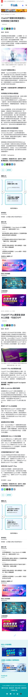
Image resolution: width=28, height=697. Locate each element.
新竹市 (9, 195)
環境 (23, 38)
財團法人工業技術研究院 (12, 200)
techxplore (11, 155)
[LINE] (17, 694)
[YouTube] (10, 694)
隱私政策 (17, 688)
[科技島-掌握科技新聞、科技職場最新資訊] (14, 5)
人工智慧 (19, 36)
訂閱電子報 (14, 690)
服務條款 (23, 688)
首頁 (3, 14)
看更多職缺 (13, 208)
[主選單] (2, 5)
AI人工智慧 (12, 14)
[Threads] (21, 694)
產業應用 (7, 14)
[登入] (23, 5)
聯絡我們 (11, 688)
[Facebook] (7, 694)
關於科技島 (5, 688)
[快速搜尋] (26, 5)
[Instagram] (14, 694)
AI (3, 170)
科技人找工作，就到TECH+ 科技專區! (14, 1)
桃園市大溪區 (10, 182)
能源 (10, 45)
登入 (10, 217)
